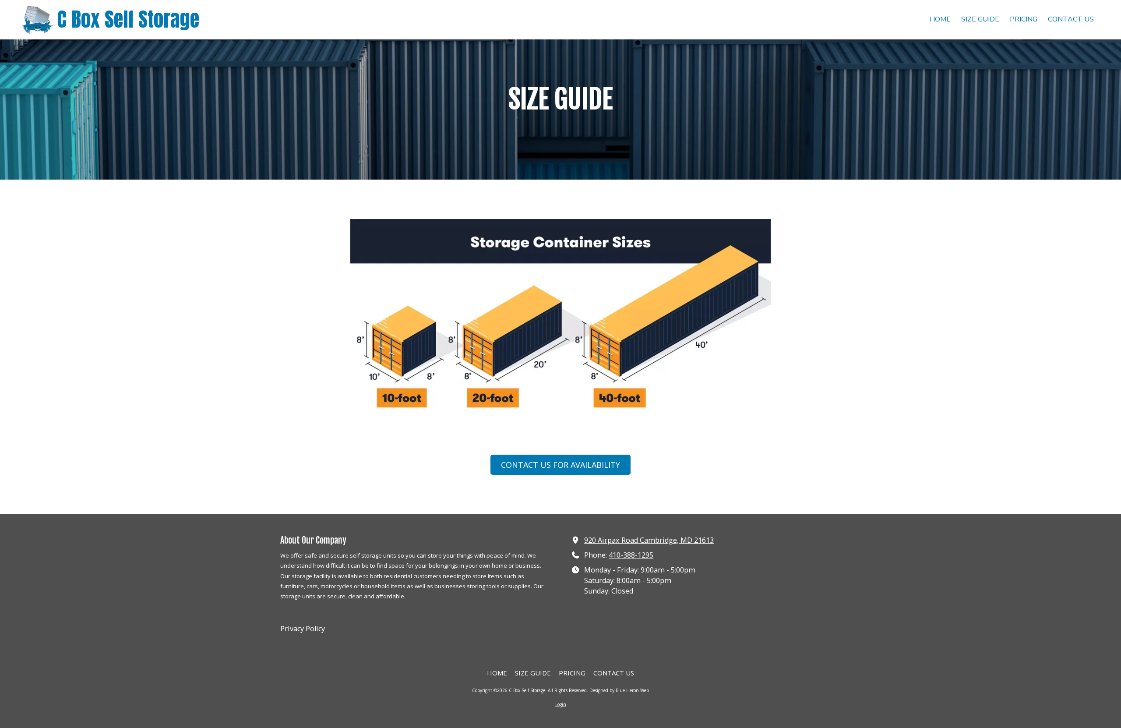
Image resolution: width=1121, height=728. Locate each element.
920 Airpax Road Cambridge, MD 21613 (649, 540)
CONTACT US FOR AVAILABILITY (560, 464)
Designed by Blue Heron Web (619, 690)
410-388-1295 (631, 555)
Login (560, 704)
